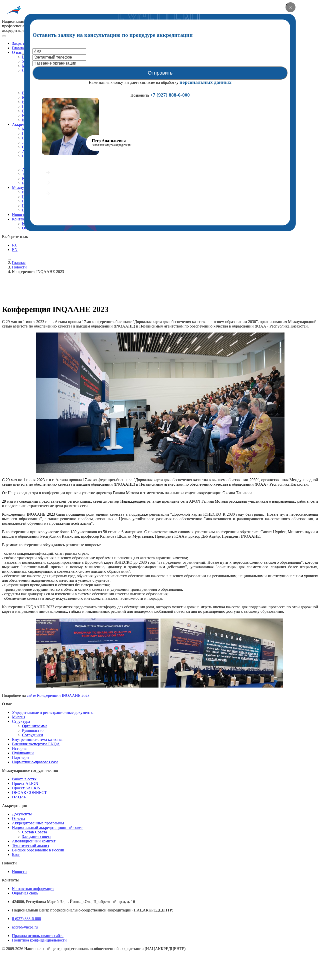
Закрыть (19, 43)
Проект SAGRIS (26, 788)
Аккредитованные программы (38, 823)
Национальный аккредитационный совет (47, 827)
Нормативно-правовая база (35, 762)
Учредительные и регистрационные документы (53, 712)
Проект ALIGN (25, 783)
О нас (17, 52)
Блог (16, 854)
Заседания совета (36, 836)
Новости (19, 214)
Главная (19, 48)
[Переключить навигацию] (4, 36)
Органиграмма (34, 726)
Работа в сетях (24, 779)
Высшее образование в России (38, 850)
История (19, 748)
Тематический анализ (30, 845)
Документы (22, 814)
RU (15, 245)
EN (15, 249)
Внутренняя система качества (37, 739)
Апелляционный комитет (34, 841)
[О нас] (24, 54)
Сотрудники (32, 735)
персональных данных (206, 82)
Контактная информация (33, 888)
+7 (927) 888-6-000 (170, 95)
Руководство (33, 730)
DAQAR (19, 797)
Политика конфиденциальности (39, 940)
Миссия (18, 717)
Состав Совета (34, 832)
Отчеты (18, 818)
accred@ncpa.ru (25, 927)
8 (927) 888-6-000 (26, 918)
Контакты (20, 219)
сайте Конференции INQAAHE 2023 (58, 695)
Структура (21, 721)
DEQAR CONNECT (29, 792)
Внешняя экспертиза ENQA (36, 744)
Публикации (23, 753)
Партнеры (20, 757)
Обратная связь (25, 893)
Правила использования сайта (38, 935)
